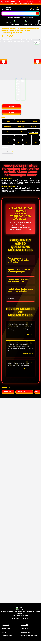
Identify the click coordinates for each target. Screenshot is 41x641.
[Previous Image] (3, 61)
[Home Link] (13, 8)
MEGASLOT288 (6, 179)
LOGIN (11, 112)
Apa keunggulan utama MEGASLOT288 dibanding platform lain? (18, 260)
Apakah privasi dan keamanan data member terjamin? (20, 290)
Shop (3, 9)
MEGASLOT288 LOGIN (9, 187)
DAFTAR (11, 106)
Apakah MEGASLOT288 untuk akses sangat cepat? (20, 271)
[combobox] (19, 13)
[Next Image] (37, 61)
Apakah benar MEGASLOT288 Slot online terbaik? (20, 280)
